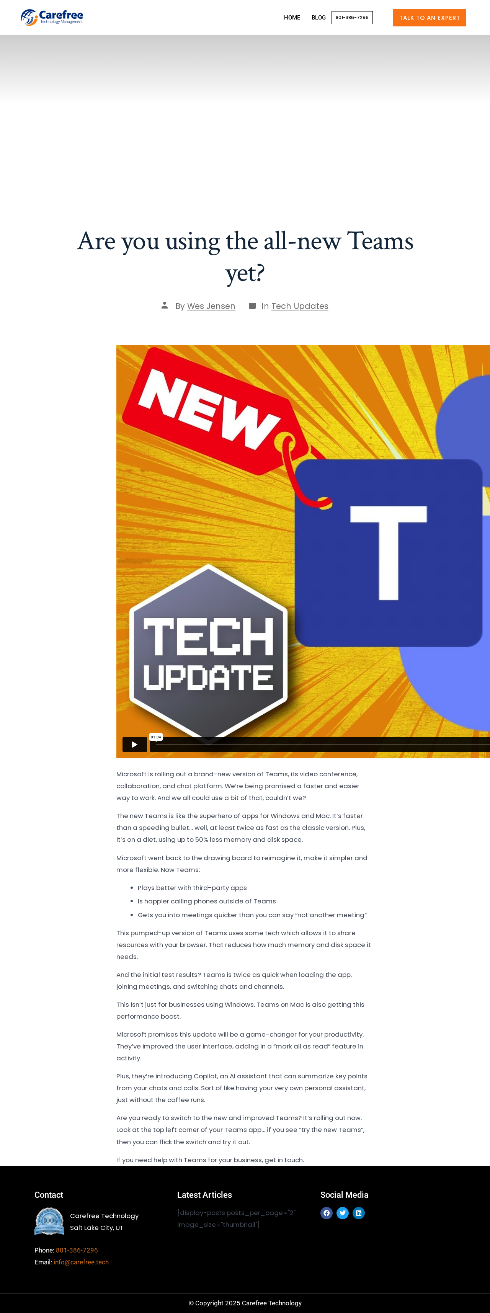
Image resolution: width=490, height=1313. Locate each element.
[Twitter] (342, 1213)
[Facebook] (326, 1213)
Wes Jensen (211, 306)
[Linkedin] (359, 1213)
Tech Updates (299, 306)
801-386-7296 (352, 17)
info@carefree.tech (81, 1262)
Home (292, 17)
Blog (319, 17)
